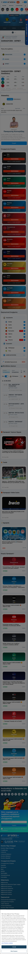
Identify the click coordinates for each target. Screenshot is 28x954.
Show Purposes (14, 951)
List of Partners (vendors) (7, 943)
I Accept (14, 946)
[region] (14, 931)
